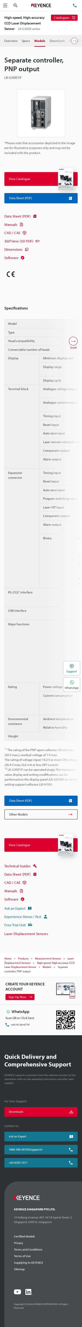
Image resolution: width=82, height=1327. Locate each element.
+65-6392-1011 (18, 1163)
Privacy (18, 1243)
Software (11, 257)
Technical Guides (17, 866)
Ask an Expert (15, 908)
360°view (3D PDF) (18, 241)
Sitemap (19, 1269)
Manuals (10, 224)
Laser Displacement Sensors (26, 933)
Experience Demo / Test (22, 916)
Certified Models (24, 1236)
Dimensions (13, 249)
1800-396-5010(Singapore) (25, 1149)
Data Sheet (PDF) (17, 216)
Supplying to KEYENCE (28, 1263)
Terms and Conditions (28, 1249)
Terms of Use (22, 1256)
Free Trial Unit (15, 925)
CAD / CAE (12, 232)
